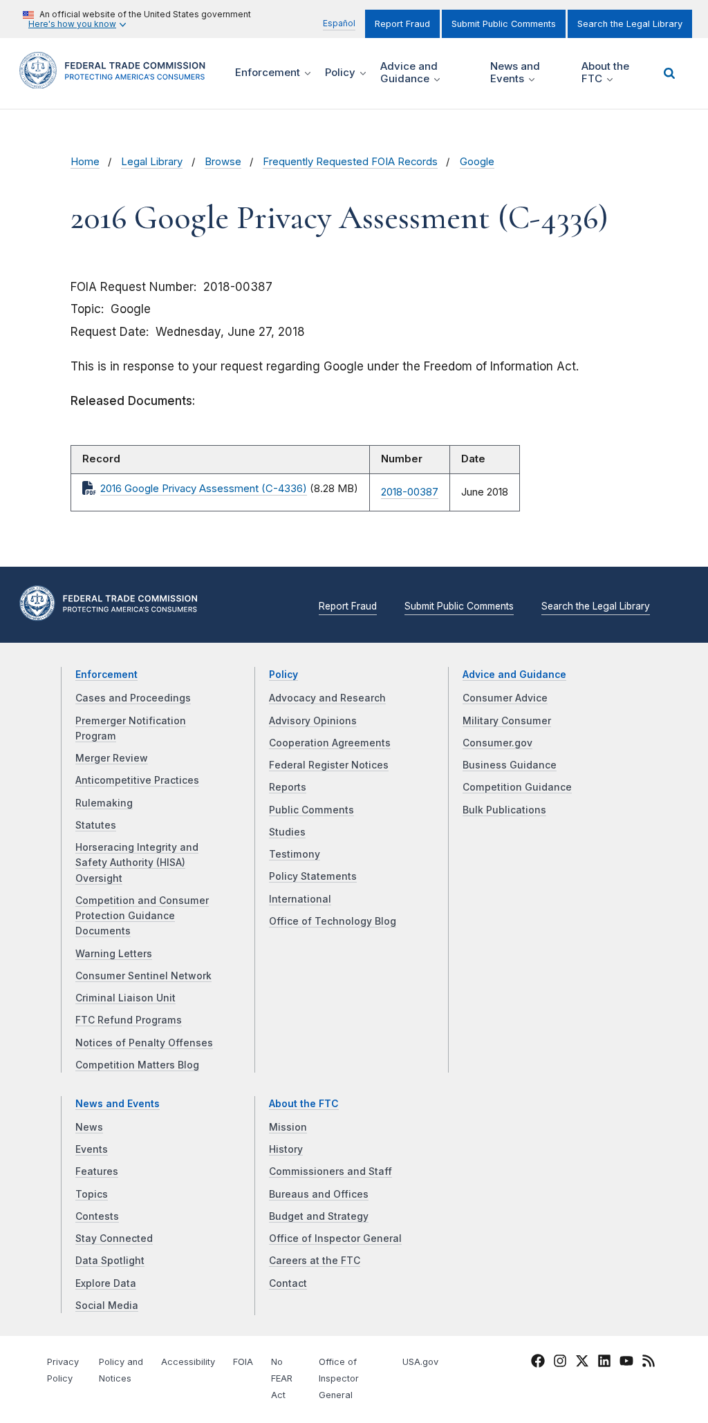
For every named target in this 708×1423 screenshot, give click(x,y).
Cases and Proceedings (133, 698)
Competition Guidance (517, 787)
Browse (223, 162)
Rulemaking (104, 803)
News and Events (117, 1103)
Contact (288, 1283)
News (89, 1127)
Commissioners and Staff (330, 1171)
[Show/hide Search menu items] (669, 73)
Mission (288, 1127)
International (300, 899)
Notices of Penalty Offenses (144, 1042)
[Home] (116, 80)
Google (477, 162)
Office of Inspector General (335, 1238)
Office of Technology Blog (332, 921)
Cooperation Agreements (330, 742)
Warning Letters (113, 953)
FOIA (243, 1362)
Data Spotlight (110, 1260)
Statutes (95, 825)
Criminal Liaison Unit (125, 997)
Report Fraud (402, 24)
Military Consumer (507, 720)
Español (339, 23)
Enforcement (106, 674)
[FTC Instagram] (560, 1363)
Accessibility (188, 1362)
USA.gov (420, 1362)
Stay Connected (114, 1238)
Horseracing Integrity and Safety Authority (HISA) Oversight (136, 863)
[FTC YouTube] (626, 1363)
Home (85, 162)
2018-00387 (409, 492)
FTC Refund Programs (128, 1020)
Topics (91, 1194)
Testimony (294, 854)
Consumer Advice (505, 698)
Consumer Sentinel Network (143, 975)
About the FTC (304, 1103)
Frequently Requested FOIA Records (350, 162)
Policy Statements (313, 876)
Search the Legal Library (629, 24)
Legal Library (152, 162)
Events (91, 1149)
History (286, 1149)
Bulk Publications (504, 810)
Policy (283, 674)
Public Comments (311, 810)
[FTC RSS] (648, 1363)
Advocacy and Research (327, 698)
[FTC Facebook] (538, 1363)
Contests (97, 1216)
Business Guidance (510, 765)
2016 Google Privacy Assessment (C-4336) (203, 488)
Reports (287, 787)
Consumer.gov (497, 742)
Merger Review (111, 758)
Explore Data (105, 1283)
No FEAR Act (281, 1378)
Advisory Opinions (313, 720)
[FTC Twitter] (582, 1361)
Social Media (106, 1305)
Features (96, 1171)
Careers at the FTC (314, 1260)
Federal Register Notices (329, 765)
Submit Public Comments (503, 24)
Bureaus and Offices (319, 1194)
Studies (287, 832)
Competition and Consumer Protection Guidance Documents (142, 916)
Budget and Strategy (319, 1216)
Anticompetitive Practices (137, 780)
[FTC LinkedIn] (604, 1363)
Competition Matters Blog (137, 1065)
